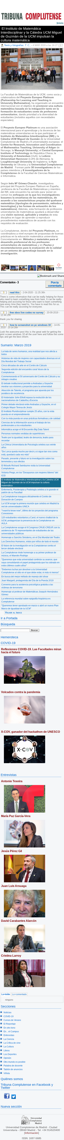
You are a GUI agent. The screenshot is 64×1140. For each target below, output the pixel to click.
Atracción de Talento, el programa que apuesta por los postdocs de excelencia (27, 392)
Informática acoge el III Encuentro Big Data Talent (25, 429)
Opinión (7, 1058)
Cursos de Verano (12, 1020)
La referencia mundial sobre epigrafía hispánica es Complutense (25, 600)
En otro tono (9, 1028)
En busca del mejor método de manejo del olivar (24, 576)
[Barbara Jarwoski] (49, 269)
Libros (7, 1050)
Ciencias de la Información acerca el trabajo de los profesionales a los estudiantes (25, 424)
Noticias (7, 1012)
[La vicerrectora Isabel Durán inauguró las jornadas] (13, 269)
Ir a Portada (9, 618)
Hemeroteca (9, 637)
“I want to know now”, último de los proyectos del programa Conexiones (29, 512)
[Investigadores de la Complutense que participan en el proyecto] (5, 269)
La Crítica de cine (12, 1043)
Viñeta (7, 1073)
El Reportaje (10, 1024)
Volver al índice (13, 612)
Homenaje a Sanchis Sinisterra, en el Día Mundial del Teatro (30, 537)
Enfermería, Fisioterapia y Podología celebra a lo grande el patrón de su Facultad (29, 491)
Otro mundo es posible (14, 1062)
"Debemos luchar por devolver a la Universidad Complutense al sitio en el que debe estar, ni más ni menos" (30, 571)
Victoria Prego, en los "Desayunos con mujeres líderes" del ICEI (29, 474)
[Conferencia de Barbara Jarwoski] (22, 269)
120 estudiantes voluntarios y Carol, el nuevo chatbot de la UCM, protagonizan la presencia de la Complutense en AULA (29, 520)
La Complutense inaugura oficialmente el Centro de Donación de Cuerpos (26, 498)
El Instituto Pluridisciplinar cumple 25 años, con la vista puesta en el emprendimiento (27, 413)
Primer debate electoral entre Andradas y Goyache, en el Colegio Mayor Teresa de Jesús (28, 406)
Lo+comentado (19, 994)
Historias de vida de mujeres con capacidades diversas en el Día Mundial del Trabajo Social (30, 360)
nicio (60, 23)
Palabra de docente (13, 1065)
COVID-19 (8, 643)
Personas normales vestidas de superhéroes (23, 433)
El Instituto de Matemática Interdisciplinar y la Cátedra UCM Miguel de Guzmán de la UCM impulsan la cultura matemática (30, 482)
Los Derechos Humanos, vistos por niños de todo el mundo (29, 541)
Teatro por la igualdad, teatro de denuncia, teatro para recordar (27, 439)
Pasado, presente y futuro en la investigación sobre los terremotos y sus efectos (27, 460)
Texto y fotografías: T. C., (17, 45)
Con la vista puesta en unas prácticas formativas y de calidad (30, 418)
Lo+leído (5, 994)
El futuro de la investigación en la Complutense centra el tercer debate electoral (28, 547)
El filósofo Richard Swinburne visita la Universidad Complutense (25, 467)
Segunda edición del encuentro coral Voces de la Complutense (25, 371)
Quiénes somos (12, 1079)
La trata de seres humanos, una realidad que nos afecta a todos (29, 353)
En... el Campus (11, 1031)
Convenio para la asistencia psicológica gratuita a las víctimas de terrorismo (27, 586)
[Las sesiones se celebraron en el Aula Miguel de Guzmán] (40, 269)
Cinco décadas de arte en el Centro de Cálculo (24, 365)
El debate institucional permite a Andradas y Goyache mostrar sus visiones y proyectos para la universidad (27, 385)
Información (31, 1132)
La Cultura (9, 1046)
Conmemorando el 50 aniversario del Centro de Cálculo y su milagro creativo (30, 378)
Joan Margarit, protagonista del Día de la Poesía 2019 (27, 580)
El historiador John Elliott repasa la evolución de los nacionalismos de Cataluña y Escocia (26, 399)
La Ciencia (9, 1039)
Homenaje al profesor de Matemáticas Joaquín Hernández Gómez (29, 593)
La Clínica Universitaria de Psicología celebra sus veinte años (28, 446)
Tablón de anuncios (13, 1069)
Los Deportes (10, 1054)
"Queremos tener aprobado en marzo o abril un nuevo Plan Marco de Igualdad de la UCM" (29, 607)
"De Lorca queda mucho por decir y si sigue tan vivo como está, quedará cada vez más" (29, 453)
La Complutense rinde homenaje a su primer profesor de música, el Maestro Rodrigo (28, 554)
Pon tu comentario (55, 284)
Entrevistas (9, 775)
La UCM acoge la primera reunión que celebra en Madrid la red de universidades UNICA (30, 505)
